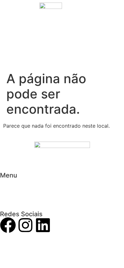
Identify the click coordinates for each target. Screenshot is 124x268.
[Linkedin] (43, 226)
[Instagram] (25, 226)
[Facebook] (8, 226)
